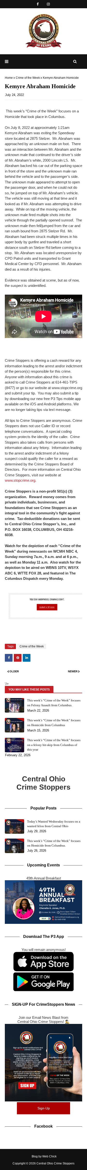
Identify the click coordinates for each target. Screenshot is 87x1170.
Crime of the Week (28, 77)
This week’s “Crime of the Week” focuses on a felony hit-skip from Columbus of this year (53, 744)
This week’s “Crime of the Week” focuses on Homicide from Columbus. (53, 843)
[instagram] (48, 4)
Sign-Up (43, 1108)
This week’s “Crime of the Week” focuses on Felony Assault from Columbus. (53, 703)
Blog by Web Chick (44, 1156)
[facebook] (38, 4)
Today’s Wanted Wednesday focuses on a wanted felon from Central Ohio (53, 824)
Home (9, 77)
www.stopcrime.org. (20, 480)
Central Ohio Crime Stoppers (55, 1163)
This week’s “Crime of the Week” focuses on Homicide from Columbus (53, 722)
